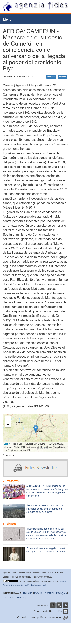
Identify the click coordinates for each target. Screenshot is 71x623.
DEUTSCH (9, 597)
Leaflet (7, 443)
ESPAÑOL (50, 593)
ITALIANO (28, 593)
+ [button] (8, 419)
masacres (51, 77)
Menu (7, 19)
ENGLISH (38, 593)
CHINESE (20, 597)
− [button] (8, 424)
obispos (62, 77)
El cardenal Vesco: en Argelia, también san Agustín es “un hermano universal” (46, 550)
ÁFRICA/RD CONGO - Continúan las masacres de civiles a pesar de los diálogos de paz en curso (45, 508)
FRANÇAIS (61, 593)
